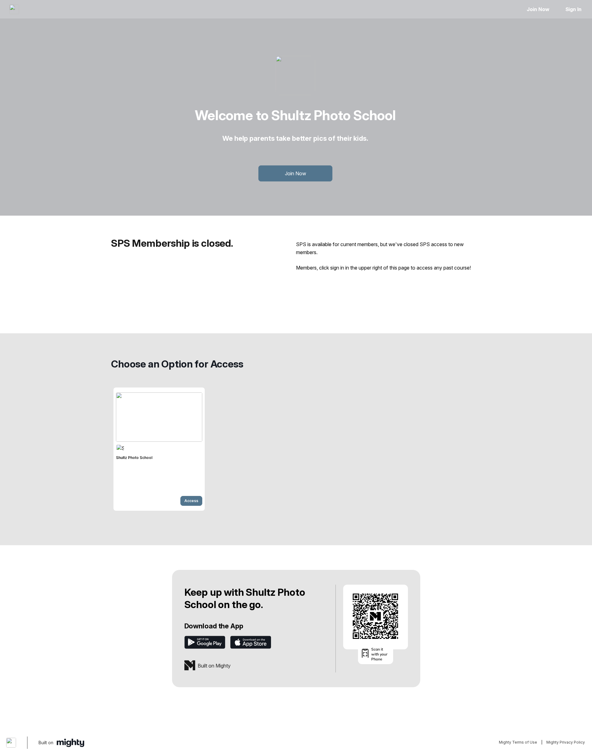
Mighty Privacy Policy (565, 742)
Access (191, 500)
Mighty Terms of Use (518, 742)
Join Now (538, 9)
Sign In (573, 9)
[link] (159, 449)
